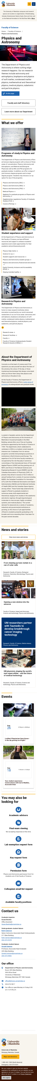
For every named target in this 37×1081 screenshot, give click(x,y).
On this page (10, 93)
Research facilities (9, 335)
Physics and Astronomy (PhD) (13, 188)
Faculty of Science (10, 27)
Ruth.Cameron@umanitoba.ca (12, 938)
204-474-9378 (7, 940)
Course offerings (8, 204)
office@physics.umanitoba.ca (15, 981)
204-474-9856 (7, 956)
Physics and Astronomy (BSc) (13, 183)
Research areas (8, 332)
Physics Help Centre (9, 251)
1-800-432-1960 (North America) (12, 1062)
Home (4, 31)
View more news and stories (18, 537)
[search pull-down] (29, 4)
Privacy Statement (26, 1074)
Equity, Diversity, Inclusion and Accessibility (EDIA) (17, 268)
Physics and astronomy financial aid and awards (19, 263)
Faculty (5, 338)
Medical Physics (8, 191)
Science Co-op (8, 254)
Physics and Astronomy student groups (16, 260)
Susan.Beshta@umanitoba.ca (11, 924)
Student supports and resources (14, 257)
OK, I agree (6, 1077)
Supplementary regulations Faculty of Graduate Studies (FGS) (19, 200)
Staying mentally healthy (11, 272)
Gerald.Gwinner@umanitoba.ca (12, 953)
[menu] (33, 4)
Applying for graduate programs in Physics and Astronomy (18, 195)
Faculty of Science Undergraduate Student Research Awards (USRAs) (17, 342)
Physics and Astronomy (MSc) (13, 186)
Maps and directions (10, 1057)
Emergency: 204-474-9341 (10, 1065)
